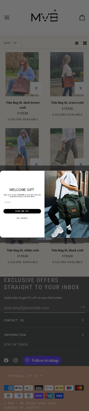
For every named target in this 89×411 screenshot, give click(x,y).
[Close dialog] (86, 173)
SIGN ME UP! (22, 211)
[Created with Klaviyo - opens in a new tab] (44, 239)
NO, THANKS (22, 218)
